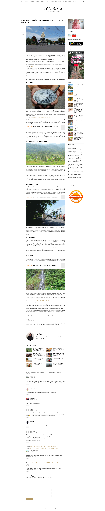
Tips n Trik (65, 1)
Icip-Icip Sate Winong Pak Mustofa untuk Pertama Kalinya (42, 117)
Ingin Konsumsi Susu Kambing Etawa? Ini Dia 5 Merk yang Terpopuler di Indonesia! (45, 462)
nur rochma (32, 376)
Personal (47, 1)
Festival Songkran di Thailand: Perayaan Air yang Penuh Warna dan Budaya (78, 122)
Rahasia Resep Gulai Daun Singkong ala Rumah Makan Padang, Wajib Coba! (78, 99)
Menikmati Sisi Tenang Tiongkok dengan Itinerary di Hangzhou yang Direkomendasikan (78, 86)
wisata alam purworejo (48, 324)
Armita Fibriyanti (33, 388)
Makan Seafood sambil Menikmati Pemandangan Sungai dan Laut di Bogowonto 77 (39, 355)
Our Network (75, 1)
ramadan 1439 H (35, 324)
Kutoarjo (47, 323)
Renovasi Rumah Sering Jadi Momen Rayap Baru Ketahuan (78, 104)
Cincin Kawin (70, 164)
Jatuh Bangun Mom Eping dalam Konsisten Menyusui (78, 128)
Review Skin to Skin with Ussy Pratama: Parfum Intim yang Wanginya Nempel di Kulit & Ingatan (78, 110)
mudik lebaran (62, 323)
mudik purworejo (29, 324)
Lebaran (50, 323)
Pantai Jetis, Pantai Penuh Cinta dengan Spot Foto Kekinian (58, 364)
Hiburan (37, 1)
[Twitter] (43, 338)
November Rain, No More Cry (58, 358)
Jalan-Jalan (38, 23)
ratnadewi (24, 23)
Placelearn (70, 152)
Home (22, 1)
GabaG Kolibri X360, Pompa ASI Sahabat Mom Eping (79, 133)
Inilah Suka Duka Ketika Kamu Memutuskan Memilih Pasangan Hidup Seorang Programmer (75, 154)
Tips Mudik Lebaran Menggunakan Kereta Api (39, 75)
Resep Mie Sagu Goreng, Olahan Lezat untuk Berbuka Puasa (58, 349)
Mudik (32, 66)
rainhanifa (32, 421)
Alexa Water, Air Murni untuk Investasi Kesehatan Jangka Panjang (78, 92)
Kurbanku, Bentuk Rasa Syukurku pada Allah (78, 116)
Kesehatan (32, 1)
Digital (52, 1)
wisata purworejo (56, 324)
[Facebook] (40, 338)
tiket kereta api (41, 324)
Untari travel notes (34, 450)
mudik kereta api (56, 323)
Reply (27, 384)
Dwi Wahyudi (32, 398)
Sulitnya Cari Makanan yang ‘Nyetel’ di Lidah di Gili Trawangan (38, 359)
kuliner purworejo (42, 323)
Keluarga (26, 1)
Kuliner (69, 1)
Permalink (33, 325)
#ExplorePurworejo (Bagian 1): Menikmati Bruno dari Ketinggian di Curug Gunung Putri (38, 350)
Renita (69, 177)
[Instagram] (41, 338)
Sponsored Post (58, 1)
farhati (31, 409)
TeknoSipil (70, 146)
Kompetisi (42, 1)
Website (37, 338)
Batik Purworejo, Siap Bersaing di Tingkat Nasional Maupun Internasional (59, 354)
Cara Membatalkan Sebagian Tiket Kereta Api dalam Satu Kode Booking (43, 446)
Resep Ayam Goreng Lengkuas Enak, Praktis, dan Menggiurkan (38, 364)
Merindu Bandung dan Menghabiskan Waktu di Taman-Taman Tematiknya (44, 448)
